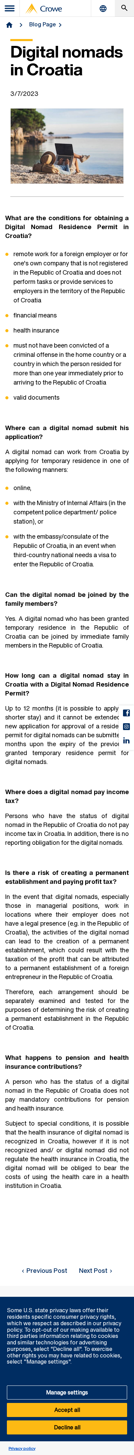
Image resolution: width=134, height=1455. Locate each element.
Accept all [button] (67, 1410)
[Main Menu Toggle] (10, 8)
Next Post (93, 1270)
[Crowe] (43, 8)
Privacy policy (22, 1448)
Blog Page (42, 24)
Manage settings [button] (67, 1392)
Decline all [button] (67, 1427)
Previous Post (46, 1270)
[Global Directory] (103, 8)
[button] (125, 1300)
